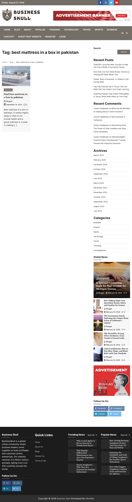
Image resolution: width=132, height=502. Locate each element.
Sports (99, 29)
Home (7, 29)
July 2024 (98, 178)
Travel (87, 29)
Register (50, 36)
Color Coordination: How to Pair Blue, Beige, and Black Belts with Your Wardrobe (116, 351)
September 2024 (101, 174)
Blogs (37, 451)
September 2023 (101, 202)
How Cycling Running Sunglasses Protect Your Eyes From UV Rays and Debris (119, 444)
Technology (71, 29)
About (27, 29)
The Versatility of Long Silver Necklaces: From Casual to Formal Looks (114, 335)
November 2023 (100, 192)
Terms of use (40, 461)
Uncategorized (100, 250)
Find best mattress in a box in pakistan (15, 96)
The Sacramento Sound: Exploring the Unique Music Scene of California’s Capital (116, 319)
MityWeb (89, 498)
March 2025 (99, 155)
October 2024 (99, 169)
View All (91, 435)
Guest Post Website (29, 36)
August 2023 (99, 206)
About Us (39, 447)
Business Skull (64, 498)
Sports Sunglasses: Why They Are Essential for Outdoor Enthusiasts (86, 468)
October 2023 (99, 197)
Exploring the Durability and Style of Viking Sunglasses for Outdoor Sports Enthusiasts (118, 457)
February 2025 (100, 160)
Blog (17, 29)
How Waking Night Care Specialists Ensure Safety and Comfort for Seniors (115, 302)
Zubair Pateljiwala (101, 108)
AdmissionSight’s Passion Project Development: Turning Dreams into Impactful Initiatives (109, 140)
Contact (9, 36)
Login (62, 36)
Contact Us (39, 456)
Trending (54, 29)
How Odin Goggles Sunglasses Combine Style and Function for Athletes (118, 470)
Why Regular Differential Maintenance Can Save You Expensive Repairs (85, 455)
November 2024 (100, 165)
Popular (40, 29)
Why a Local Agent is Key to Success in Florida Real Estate (86, 443)
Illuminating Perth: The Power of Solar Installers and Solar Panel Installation (110, 128)
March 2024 (99, 183)
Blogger (9, 101)
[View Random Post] (122, 33)
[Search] (127, 33)
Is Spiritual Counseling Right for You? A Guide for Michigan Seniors (111, 285)
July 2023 (98, 211)
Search (97, 48)
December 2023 (100, 188)
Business (112, 29)
